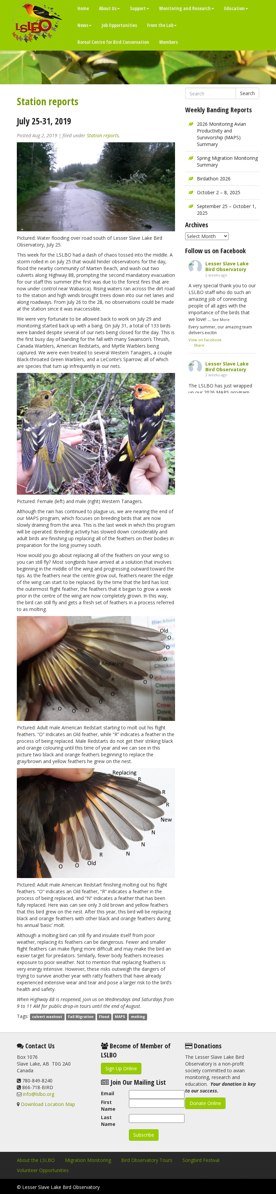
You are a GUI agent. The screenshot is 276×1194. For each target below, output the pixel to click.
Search (247, 93)
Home (83, 8)
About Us (107, 8)
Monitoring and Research (185, 8)
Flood (104, 1016)
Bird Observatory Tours (146, 1160)
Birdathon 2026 (214, 178)
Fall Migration (81, 1016)
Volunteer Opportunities (43, 1170)
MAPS (120, 1016)
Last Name (108, 1120)
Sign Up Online (121, 1068)
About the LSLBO (36, 1160)
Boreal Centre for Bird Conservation (113, 42)
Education (234, 8)
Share (199, 345)
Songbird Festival (200, 1160)
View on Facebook (204, 339)
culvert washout (47, 1016)
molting (138, 1016)
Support (138, 8)
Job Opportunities (119, 25)
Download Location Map (48, 1104)
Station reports (47, 101)
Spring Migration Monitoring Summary (227, 161)
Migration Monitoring (88, 1160)
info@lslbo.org (38, 1094)
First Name (108, 1105)
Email (107, 1093)
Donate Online (205, 1103)
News (82, 25)
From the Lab (160, 25)
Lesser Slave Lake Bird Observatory (227, 266)
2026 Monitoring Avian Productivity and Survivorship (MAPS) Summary (221, 134)
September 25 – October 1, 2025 (226, 209)
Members (168, 42)
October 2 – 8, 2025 (218, 192)
